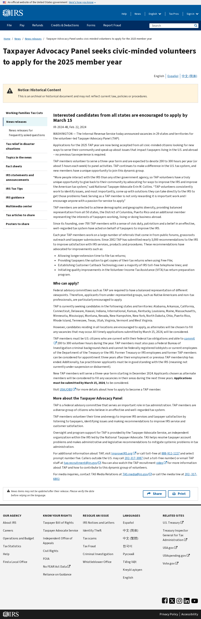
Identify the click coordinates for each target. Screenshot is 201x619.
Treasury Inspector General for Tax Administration (175, 535)
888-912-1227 (171, 453)
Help (124, 14)
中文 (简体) (189, 76)
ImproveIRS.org (121, 453)
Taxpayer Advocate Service (60, 530)
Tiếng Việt (130, 562)
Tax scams (90, 538)
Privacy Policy (169, 614)
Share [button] (157, 494)
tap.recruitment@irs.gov (80, 463)
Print (182, 494)
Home (7, 39)
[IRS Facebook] (165, 599)
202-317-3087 (134, 458)
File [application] (9, 25)
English (153, 14)
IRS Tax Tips (14, 189)
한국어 (127, 546)
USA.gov (168, 548)
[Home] (13, 11)
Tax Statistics (12, 546)
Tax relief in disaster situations (20, 146)
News (138, 14)
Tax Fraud (89, 546)
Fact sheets (14, 166)
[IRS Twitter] (172, 599)
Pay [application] (22, 25)
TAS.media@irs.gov (135, 474)
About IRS (9, 523)
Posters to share (17, 224)
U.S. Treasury (171, 523)
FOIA (46, 559)
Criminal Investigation (98, 554)
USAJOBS (66, 389)
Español (172, 76)
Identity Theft (92, 530)
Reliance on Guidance (57, 574)
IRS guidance (15, 197)
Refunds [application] (37, 25)
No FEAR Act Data (55, 566)
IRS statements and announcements (20, 177)
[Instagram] (179, 599)
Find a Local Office (15, 562)
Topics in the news (19, 157)
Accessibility (189, 614)
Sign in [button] (191, 14)
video (159, 463)
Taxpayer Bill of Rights (58, 523)
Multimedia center (19, 206)
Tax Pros (174, 14)
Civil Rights (50, 551)
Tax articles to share (20, 215)
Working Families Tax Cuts (24, 113)
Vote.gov (169, 563)
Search (195, 25)
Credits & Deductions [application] (65, 25)
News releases (33, 39)
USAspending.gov (174, 555)
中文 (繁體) (130, 538)
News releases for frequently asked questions (27, 132)
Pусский (128, 554)
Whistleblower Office (97, 562)
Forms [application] (91, 25)
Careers (8, 530)
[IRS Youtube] (194, 599)
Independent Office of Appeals (57, 540)
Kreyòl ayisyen (132, 570)
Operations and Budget (18, 538)
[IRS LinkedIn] (187, 599)
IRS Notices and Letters (98, 523)
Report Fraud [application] (112, 25)
